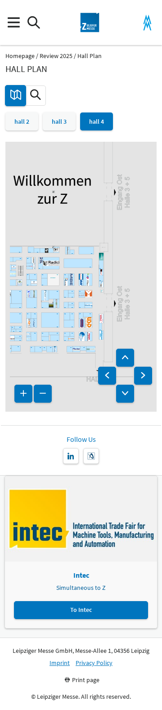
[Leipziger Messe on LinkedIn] (71, 456)
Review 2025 (56, 56)
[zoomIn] (23, 394)
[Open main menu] (13, 23)
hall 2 (21, 121)
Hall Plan (89, 56)
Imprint (60, 663)
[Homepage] (90, 22)
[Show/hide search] (33, 23)
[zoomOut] (43, 394)
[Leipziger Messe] (147, 23)
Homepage (20, 56)
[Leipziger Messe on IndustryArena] (91, 456)
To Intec (81, 610)
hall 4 (96, 121)
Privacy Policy (94, 663)
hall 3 (59, 121)
